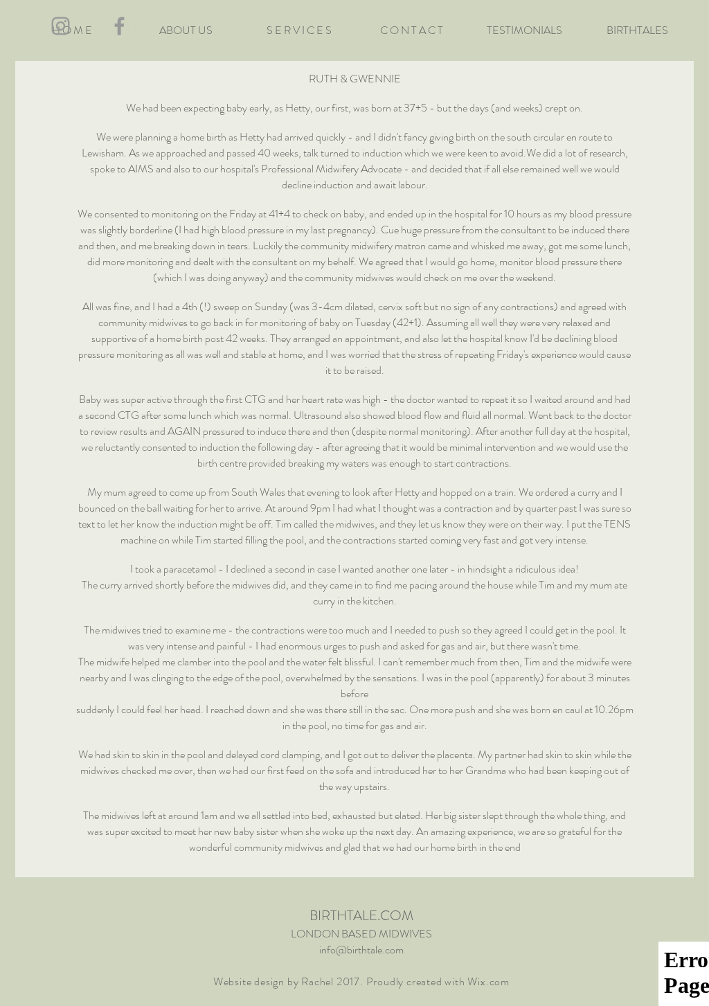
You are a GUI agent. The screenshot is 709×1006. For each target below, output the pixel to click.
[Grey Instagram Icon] (60, 26)
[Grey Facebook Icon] (119, 26)
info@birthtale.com (361, 950)
